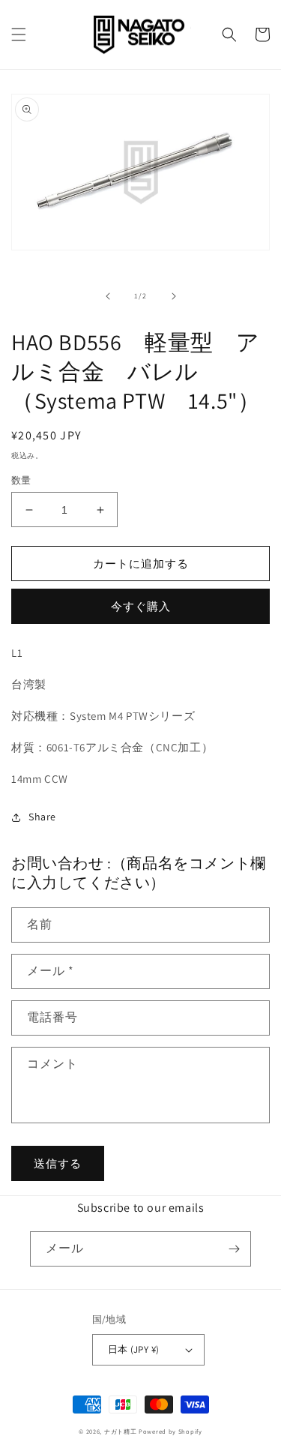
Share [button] (42, 816)
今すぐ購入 (141, 606)
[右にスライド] (173, 296)
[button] (18, 34)
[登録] (233, 1249)
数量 (21, 480)
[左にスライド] (107, 296)
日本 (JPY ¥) (134, 1349)
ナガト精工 (120, 1431)
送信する (58, 1163)
